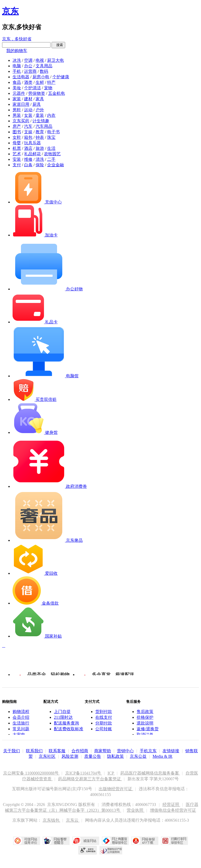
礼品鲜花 (32, 154)
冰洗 (17, 60)
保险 (40, 165)
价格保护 (145, 717)
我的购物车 (16, 50)
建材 (28, 99)
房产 (17, 126)
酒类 (28, 82)
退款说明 (145, 723)
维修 (28, 159)
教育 (40, 132)
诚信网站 (85, 841)
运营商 (30, 71)
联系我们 (34, 751)
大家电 (19, 734)
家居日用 (21, 104)
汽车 (28, 126)
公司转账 (103, 729)
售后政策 (145, 711)
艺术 (17, 154)
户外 (40, 110)
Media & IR (162, 756)
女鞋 (17, 137)
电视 (40, 60)
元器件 (19, 93)
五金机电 (56, 93)
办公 (28, 66)
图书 (17, 132)
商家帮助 (102, 751)
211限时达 (63, 717)
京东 (10, 11)
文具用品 (44, 66)
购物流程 (21, 711)
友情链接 (171, 751)
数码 (44, 71)
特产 (51, 82)
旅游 (40, 148)
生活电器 (21, 77)
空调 (28, 60)
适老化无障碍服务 (88, 850)
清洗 (40, 159)
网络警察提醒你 (56, 841)
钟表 (40, 137)
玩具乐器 (32, 143)
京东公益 (138, 756)
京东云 (73, 820)
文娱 (28, 132)
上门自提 (62, 711)
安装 (17, 159)
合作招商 (79, 751)
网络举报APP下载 (144, 841)
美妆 (17, 88)
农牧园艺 (52, 154)
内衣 (51, 115)
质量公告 (92, 756)
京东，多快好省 (16, 39)
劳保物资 (36, 93)
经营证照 (171, 804)
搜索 (58, 45)
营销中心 (125, 751)
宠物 (48, 88)
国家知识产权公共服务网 (110, 850)
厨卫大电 (55, 60)
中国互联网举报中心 (115, 841)
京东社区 (47, 756)
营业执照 (135, 810)
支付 (17, 165)
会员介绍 (21, 717)
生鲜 (40, 82)
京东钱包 (51, 820)
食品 (17, 82)
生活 (51, 148)
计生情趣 (40, 121)
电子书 (53, 132)
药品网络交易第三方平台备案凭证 (90, 779)
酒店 (28, 148)
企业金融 (55, 165)
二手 (51, 159)
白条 (28, 165)
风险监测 (70, 756)
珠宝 (51, 137)
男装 (17, 115)
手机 (17, 71)
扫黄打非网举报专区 (174, 841)
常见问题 (21, 729)
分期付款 (103, 723)
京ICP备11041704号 (83, 773)
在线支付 (103, 717)
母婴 (17, 143)
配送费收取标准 (68, 729)
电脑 (17, 66)
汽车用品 (44, 126)
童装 (40, 115)
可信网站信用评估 (26, 841)
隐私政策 (115, 756)
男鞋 (17, 110)
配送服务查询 (66, 723)
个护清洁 (32, 88)
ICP (111, 773)
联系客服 (57, 751)
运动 (28, 110)
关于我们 (11, 751)
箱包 (28, 137)
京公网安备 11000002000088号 (31, 773)
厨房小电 (40, 77)
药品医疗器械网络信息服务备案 (150, 773)
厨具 (36, 104)
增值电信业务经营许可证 (173, 810)
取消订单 (145, 734)
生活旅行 (21, 723)
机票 (17, 148)
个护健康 (60, 77)
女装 (28, 115)
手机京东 (148, 751)
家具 (40, 99)
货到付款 (103, 711)
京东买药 (21, 121)
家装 (17, 99)
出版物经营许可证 (116, 789)
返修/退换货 (148, 729)
